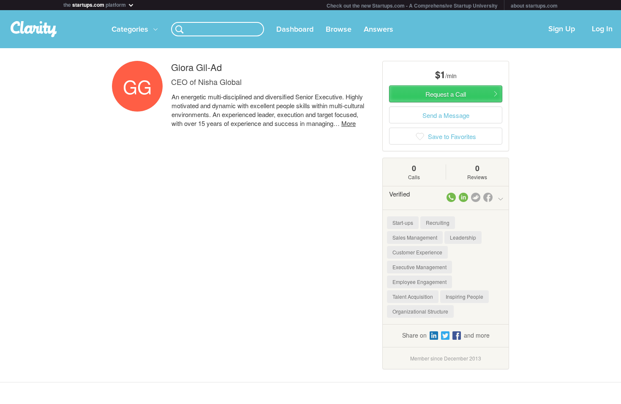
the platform (95, 4)
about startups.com (534, 5)
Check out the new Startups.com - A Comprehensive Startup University (412, 5)
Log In (602, 29)
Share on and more (446, 335)
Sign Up (561, 29)
